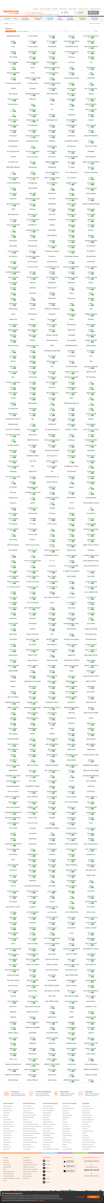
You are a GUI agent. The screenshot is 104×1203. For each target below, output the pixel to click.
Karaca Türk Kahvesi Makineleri (30, 1137)
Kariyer (4, 1169)
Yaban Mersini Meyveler (48, 1106)
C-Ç (36, 31)
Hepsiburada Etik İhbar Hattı (91, 1176)
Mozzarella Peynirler (47, 1140)
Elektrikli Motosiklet (7, 1106)
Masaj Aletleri (65, 1110)
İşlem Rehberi (26, 1178)
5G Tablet (84, 1133)
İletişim (4, 1180)
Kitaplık (64, 1137)
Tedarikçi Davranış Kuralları (29, 1167)
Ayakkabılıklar (66, 1126)
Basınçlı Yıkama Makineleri (68, 1108)
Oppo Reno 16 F (85, 1137)
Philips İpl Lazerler (27, 1110)
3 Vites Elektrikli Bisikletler (48, 1137)
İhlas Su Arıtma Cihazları (28, 1146)
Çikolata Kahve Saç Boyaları (49, 1124)
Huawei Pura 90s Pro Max (88, 1119)
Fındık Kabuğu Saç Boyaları (49, 1133)
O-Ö (65, 31)
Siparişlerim (35, 8)
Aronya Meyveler (46, 1119)
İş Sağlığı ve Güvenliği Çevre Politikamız (12, 1178)
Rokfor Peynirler (46, 1144)
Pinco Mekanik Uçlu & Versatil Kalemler (31, 1133)
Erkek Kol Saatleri (7, 1142)
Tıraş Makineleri (66, 1106)
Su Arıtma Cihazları (7, 1135)
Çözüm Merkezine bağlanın (91, 1161)
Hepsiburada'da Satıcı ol (95, 23)
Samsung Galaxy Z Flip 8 (87, 1144)
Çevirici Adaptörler (67, 1128)
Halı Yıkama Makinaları (67, 1115)
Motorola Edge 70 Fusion (87, 1131)
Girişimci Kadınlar (63, 8)
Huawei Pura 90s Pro (86, 1122)
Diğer (96, 31)
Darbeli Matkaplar (46, 1135)
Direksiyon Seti (6, 1149)
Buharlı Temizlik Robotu (68, 1135)
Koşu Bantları (6, 1144)
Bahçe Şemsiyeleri (67, 1140)
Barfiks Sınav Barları (67, 1142)
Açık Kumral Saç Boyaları (48, 1110)
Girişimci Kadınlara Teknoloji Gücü (30, 1169)
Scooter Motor (6, 1112)
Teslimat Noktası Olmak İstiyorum (30, 1171)
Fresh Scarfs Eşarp (27, 1106)
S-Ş (75, 31)
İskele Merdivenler (47, 1146)
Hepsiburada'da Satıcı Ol (95, 8)
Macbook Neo (85, 1124)
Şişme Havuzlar (66, 1112)
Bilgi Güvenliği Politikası (8, 1173)
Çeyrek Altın (65, 1124)
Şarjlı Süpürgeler (66, 1131)
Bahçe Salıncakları (67, 1133)
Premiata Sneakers (27, 1144)
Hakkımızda (5, 1160)
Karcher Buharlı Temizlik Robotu (30, 1142)
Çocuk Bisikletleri (7, 1119)
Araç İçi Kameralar (7, 1146)
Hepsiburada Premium (83, 8)
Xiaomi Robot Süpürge (28, 1140)
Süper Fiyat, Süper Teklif (45, 8)
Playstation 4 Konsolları (8, 1126)
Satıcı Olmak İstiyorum (28, 1162)
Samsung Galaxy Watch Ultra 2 (89, 1146)
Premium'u (12, 13)
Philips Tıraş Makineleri (28, 1135)
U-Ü (81, 31)
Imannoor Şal (26, 1119)
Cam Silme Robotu (7, 1137)
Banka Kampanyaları (27, 1176)
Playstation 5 (85, 1128)
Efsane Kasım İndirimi (86, 1115)
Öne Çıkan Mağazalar (11, 31)
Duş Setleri (65, 1146)
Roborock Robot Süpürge (28, 1108)
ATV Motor (5, 1117)
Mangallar (65, 1144)
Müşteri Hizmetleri (73, 8)
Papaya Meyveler (46, 1131)
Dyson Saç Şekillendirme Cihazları (30, 1124)
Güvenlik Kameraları (7, 1124)
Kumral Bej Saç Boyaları (48, 1142)
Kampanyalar (55, 8)
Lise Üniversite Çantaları (8, 1122)
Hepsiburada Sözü (86, 1106)
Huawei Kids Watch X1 (87, 1117)
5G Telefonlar (85, 1135)
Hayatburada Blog (27, 1160)
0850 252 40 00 (91, 1170)
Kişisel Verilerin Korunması (8, 1171)
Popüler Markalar (86, 1112)
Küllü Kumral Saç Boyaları (48, 1108)
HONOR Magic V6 (86, 1149)
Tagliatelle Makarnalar (47, 1122)
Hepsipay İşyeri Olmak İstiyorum (30, 1164)
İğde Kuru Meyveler (47, 1112)
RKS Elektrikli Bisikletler (28, 1112)
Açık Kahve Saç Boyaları (48, 1128)
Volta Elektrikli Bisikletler (28, 1117)
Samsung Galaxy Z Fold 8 (87, 1140)
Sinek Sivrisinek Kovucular (9, 1131)
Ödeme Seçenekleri (27, 1173)
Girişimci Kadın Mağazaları (23, 31)
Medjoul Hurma (46, 1117)
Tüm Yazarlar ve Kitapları (87, 1108)
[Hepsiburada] (11, 11)
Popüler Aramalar (86, 1110)
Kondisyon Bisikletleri (67, 1149)
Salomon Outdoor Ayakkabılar (29, 1115)
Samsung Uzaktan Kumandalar (29, 1131)
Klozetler (64, 1119)
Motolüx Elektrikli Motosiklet (29, 1128)
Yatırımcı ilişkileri (6, 1164)
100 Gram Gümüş (7, 1133)
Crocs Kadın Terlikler (27, 1122)
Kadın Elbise (5, 1115)
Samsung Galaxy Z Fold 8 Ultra (89, 1142)
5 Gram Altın (65, 1122)
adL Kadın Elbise (26, 1149)
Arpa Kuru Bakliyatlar (47, 1126)
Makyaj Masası (66, 1117)
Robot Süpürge (6, 1128)
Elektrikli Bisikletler (7, 1108)
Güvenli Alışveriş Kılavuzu (8, 1176)
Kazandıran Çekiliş (86, 1126)
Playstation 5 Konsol (7, 1110)
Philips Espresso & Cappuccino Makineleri (32, 1126)
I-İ (50, 31)
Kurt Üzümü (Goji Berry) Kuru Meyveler (51, 1149)
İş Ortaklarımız (6, 1162)
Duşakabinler (6, 1140)
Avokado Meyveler (47, 1115)
